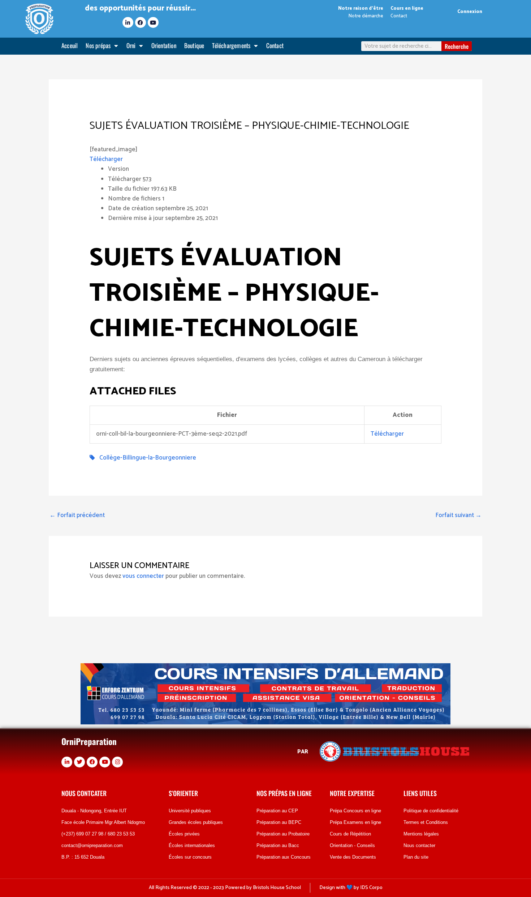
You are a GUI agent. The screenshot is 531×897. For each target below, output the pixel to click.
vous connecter (143, 576)
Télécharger (106, 159)
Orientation (163, 45)
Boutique (194, 45)
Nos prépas (98, 45)
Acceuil (69, 45)
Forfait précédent (77, 515)
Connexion (469, 12)
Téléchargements (231, 45)
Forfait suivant (458, 515)
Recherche (457, 46)
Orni (131, 45)
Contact (275, 45)
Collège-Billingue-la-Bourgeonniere (145, 458)
